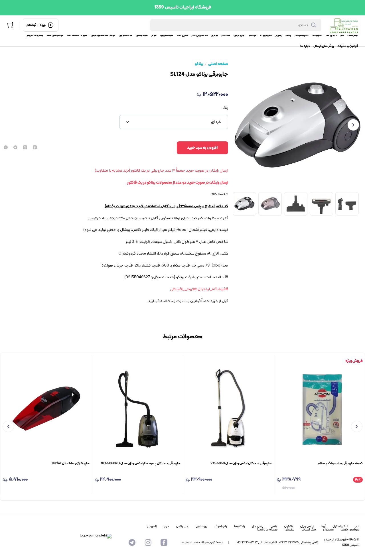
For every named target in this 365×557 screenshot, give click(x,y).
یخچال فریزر (35, 34)
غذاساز (225, 34)
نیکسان (289, 529)
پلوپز (278, 34)
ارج (357, 526)
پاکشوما (239, 526)
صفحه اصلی (218, 64)
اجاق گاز (331, 34)
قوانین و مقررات (347, 46)
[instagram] (148, 542)
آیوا (323, 526)
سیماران (328, 529)
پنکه (288, 34)
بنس (274, 526)
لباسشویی (125, 34)
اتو (342, 34)
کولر (154, 34)
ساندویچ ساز (199, 34)
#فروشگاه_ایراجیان (213, 289)
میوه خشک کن (77, 34)
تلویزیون (266, 34)
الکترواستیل (340, 526)
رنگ (225, 108)
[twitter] (25, 148)
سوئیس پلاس (350, 529)
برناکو (199, 64)
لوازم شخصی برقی (103, 34)
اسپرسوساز (302, 34)
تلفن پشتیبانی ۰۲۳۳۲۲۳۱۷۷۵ (298, 542)
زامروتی (152, 526)
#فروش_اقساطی (183, 289)
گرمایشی (142, 34)
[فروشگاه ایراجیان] (343, 25)
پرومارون (201, 526)
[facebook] (35, 148)
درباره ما (305, 46)
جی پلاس (182, 526)
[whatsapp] (6, 148)
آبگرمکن (352, 34)
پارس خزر (257, 526)
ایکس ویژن (307, 526)
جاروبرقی (240, 34)
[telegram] (15, 148)
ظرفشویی (166, 34)
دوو (166, 526)
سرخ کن (182, 34)
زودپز (214, 34)
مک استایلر (308, 529)
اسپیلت (317, 34)
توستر (253, 34)
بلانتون (288, 526)
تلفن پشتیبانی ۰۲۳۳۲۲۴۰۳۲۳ (257, 542)
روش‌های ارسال (323, 46)
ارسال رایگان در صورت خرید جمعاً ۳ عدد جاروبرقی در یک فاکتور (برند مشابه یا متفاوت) (161, 171)
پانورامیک (220, 526)
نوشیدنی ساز (55, 34)
